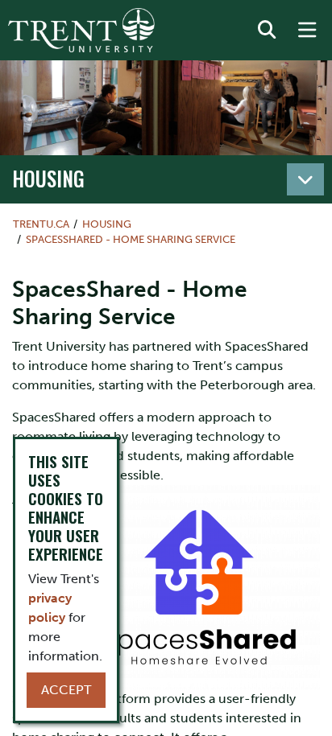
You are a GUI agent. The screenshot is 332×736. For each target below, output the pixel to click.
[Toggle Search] (266, 30)
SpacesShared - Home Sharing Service (130, 239)
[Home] (81, 30)
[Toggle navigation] (305, 179)
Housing (48, 178)
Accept (66, 689)
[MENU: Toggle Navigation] (307, 30)
